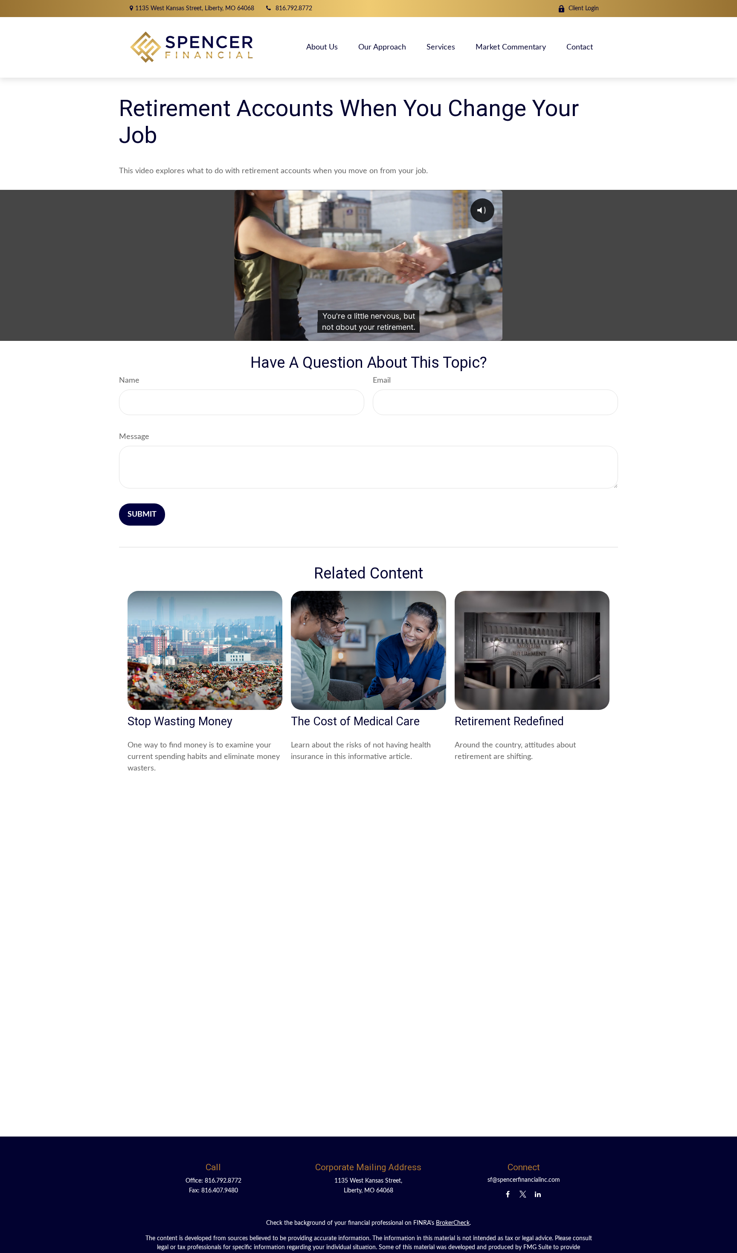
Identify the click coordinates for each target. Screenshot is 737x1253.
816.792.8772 (294, 9)
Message (134, 437)
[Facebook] (508, 1194)
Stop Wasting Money (180, 721)
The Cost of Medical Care (355, 721)
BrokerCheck (453, 1223)
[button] (322, 47)
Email (382, 380)
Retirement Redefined (509, 721)
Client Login (584, 9)
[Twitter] (522, 1194)
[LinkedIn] (537, 1194)
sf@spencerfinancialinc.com (523, 1180)
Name (129, 380)
